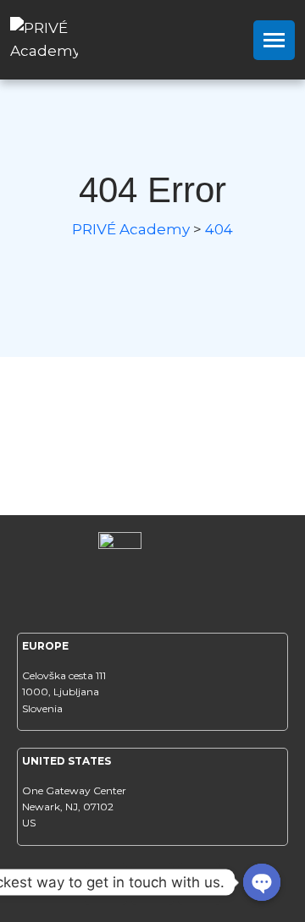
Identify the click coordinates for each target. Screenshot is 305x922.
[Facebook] (106, 884)
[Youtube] (199, 884)
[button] (274, 40)
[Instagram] (152, 884)
